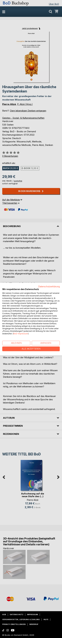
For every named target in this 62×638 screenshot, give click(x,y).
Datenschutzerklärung (49, 286)
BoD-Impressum (20, 333)
